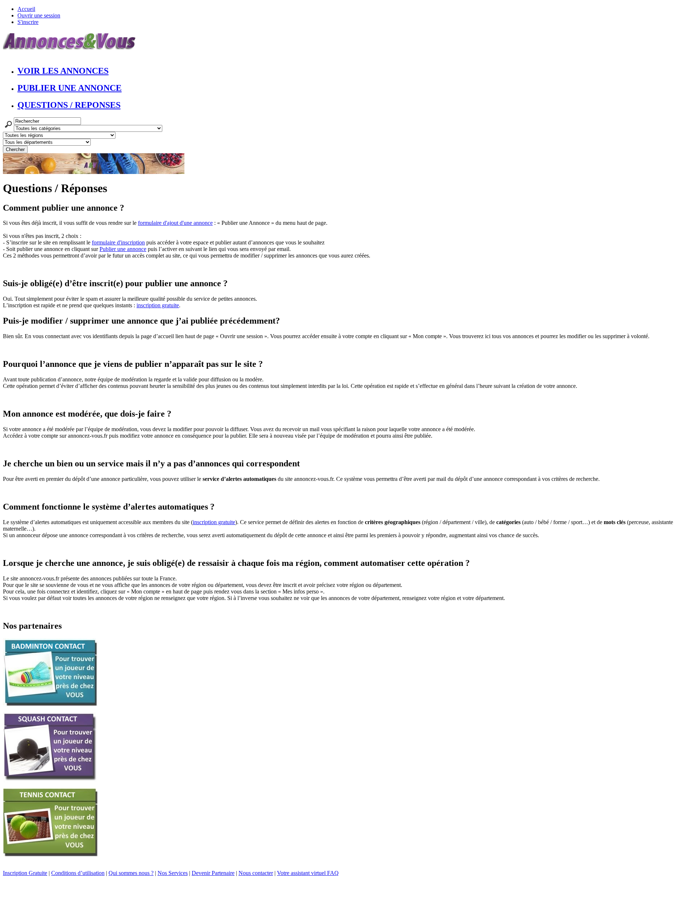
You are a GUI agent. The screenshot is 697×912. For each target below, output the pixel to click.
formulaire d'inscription (118, 242)
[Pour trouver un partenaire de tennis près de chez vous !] (50, 855)
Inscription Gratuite (25, 873)
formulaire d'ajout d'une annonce (175, 223)
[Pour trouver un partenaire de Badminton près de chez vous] (50, 705)
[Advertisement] (135, 892)
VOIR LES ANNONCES (63, 71)
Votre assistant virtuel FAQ (308, 873)
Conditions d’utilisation (78, 873)
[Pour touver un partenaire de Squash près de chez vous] (50, 780)
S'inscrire (27, 22)
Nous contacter (256, 873)
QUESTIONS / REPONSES (69, 105)
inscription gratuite (157, 305)
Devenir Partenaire (213, 873)
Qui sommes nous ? (131, 873)
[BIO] (93, 172)
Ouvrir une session (38, 15)
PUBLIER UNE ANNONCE (69, 88)
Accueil (26, 9)
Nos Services (173, 873)
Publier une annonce (122, 249)
